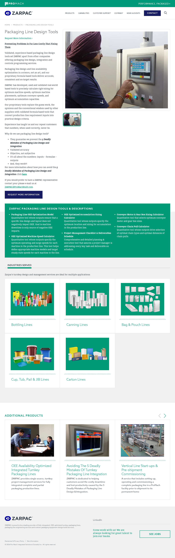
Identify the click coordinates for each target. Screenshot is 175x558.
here (24, 174)
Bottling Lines (21, 325)
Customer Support (102, 13)
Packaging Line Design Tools (40, 25)
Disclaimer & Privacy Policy (14, 541)
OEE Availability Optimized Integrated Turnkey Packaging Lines (31, 470)
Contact (152, 13)
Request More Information (24, 194)
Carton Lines (76, 379)
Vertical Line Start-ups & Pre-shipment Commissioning (140, 470)
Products (69, 13)
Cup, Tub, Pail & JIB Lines (30, 379)
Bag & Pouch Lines (136, 325)
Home (7, 25)
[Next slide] (165, 416)
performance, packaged (153, 3)
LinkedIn (97, 520)
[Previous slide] (160, 416)
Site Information (32, 541)
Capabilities (83, 13)
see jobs (155, 534)
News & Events (133, 13)
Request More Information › (18, 38)
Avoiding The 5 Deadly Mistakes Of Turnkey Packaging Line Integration (87, 470)
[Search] (165, 12)
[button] (72, 119)
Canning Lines (77, 325)
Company (118, 13)
